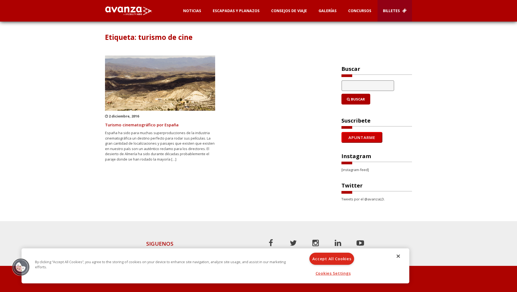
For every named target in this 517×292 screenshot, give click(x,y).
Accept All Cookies (331, 258)
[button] (20, 267)
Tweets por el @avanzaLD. (363, 199)
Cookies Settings (333, 273)
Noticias (192, 10)
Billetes (392, 10)
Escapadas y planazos (236, 10)
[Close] (398, 256)
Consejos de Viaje (289, 10)
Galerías (328, 10)
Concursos (359, 10)
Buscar (357, 99)
